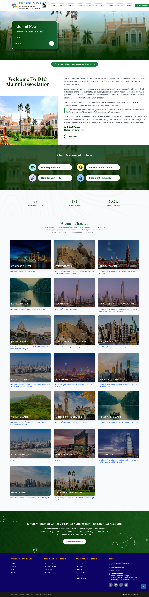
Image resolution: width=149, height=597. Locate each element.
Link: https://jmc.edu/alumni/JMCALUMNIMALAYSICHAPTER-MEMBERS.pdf (118, 386)
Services (120, 5)
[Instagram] (121, 585)
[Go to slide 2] (18, 43)
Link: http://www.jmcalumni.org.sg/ (22, 271)
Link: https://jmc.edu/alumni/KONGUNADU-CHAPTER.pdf (118, 422)
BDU (13, 564)
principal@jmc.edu (117, 567)
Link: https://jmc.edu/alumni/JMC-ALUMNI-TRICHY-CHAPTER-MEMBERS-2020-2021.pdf (74, 272)
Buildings (71, 5)
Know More (72, 136)
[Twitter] (116, 585)
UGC (13, 567)
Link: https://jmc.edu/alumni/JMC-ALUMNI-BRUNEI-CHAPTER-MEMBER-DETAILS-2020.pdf (30, 386)
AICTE (13, 570)
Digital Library (81, 578)
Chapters (98, 5)
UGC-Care (48, 570)
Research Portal (50, 567)
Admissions (80, 564)
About (61, 5)
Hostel (79, 570)
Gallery (129, 5)
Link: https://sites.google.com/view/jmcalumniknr (72, 347)
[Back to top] (143, 586)
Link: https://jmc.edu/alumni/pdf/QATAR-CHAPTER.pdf (29, 498)
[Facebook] (111, 585)
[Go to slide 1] (16, 43)
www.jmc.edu (115, 570)
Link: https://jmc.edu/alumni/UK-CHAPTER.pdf (71, 422)
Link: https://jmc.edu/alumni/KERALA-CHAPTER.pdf (28, 309)
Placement (80, 567)
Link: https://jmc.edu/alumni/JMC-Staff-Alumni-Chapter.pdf (74, 499)
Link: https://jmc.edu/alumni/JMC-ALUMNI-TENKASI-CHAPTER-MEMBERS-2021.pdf (30, 423)
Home (53, 5)
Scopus (47, 572)
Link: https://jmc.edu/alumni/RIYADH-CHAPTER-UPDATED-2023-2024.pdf (74, 386)
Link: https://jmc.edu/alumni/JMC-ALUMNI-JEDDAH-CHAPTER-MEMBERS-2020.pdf (30, 348)
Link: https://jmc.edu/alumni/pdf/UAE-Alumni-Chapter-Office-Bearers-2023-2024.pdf (118, 461)
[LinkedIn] (126, 585)
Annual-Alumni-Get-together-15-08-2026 (76, 64)
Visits (80, 5)
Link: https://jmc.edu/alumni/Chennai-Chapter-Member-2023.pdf (118, 272)
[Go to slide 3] (20, 43)
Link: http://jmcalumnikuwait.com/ (67, 309)
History (88, 5)
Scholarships (81, 572)
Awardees (109, 5)
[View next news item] (51, 43)
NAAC (13, 572)
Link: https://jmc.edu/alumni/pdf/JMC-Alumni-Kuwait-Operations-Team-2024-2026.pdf (118, 310)
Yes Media (134, 594)
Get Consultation (74, 541)
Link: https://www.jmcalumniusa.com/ (112, 347)
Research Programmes (52, 564)
